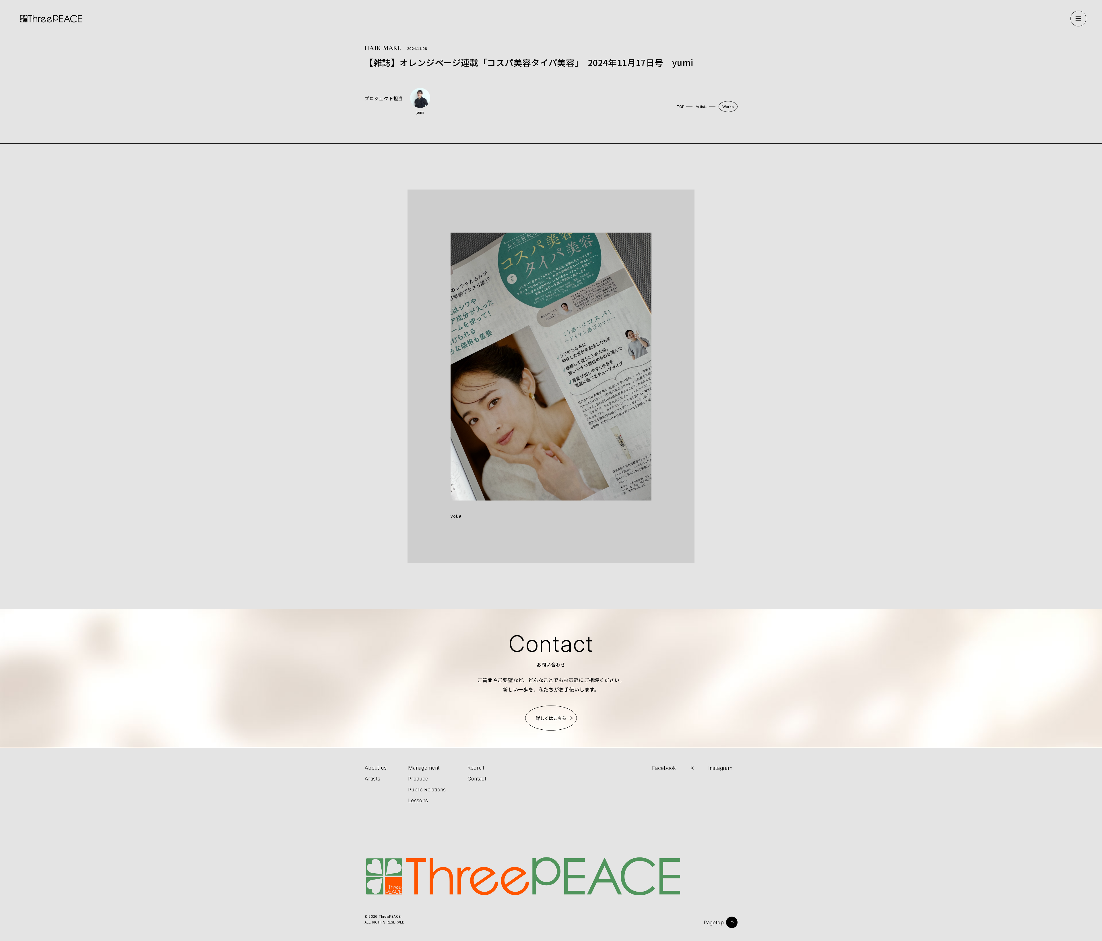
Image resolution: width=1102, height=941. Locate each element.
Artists (701, 106)
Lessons (418, 800)
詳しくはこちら (551, 718)
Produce (418, 779)
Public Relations (427, 790)
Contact (477, 779)
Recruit (476, 768)
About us (375, 768)
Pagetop (714, 922)
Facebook (664, 768)
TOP (681, 106)
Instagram (720, 768)
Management (424, 768)
